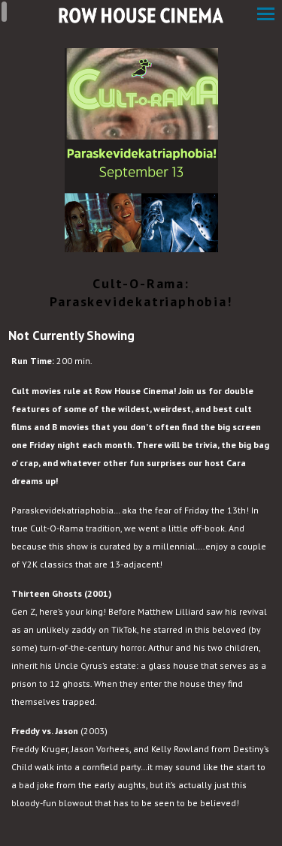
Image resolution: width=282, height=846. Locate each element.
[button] (265, 15)
